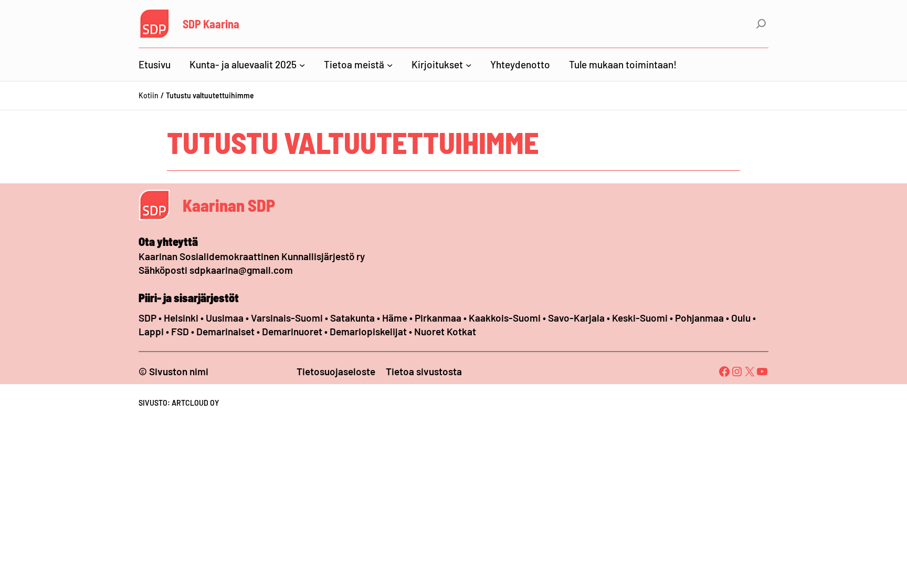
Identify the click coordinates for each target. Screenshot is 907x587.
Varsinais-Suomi (287, 318)
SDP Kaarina (211, 23)
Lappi (151, 331)
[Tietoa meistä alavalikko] (390, 64)
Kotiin (149, 95)
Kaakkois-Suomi (505, 318)
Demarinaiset (225, 331)
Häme (395, 318)
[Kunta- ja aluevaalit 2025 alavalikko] (302, 64)
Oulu (741, 318)
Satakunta (352, 318)
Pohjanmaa (700, 318)
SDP (147, 318)
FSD (180, 331)
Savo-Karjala (576, 318)
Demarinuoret (292, 331)
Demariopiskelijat (368, 331)
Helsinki (182, 318)
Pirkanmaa (438, 318)
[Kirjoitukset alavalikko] (468, 64)
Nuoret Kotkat (445, 331)
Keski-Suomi (640, 318)
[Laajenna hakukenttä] (761, 23)
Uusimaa (225, 318)
